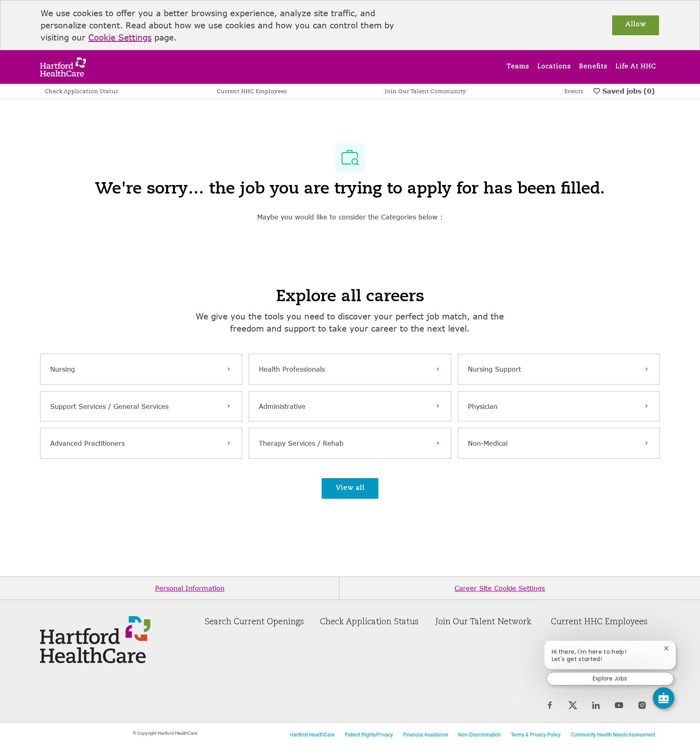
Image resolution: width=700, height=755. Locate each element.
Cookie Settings (120, 37)
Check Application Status (81, 91)
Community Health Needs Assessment (613, 735)
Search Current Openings (254, 622)
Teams (517, 67)
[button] (350, 488)
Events (573, 91)
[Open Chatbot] (663, 697)
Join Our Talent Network (483, 622)
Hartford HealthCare (312, 735)
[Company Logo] (63, 66)
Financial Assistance (425, 735)
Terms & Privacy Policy (536, 735)
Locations (554, 67)
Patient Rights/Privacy (369, 735)
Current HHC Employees (252, 91)
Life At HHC (635, 67)
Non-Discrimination (479, 735)
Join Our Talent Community (425, 91)
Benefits (593, 67)
